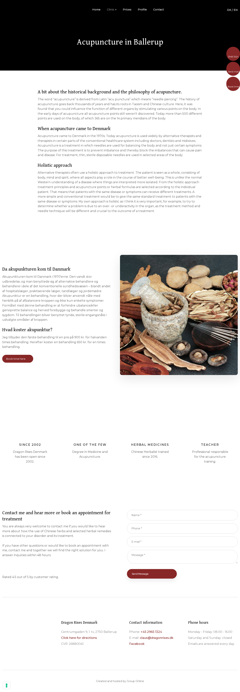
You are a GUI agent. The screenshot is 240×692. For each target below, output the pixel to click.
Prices (127, 9)
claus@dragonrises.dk (156, 638)
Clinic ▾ (111, 9)
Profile (142, 9)
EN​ (236, 10)
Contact (158, 9)
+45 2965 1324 (151, 632)
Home (96, 9)
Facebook (137, 644)
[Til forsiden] (24, 9)
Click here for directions (79, 638)
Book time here (16, 358)
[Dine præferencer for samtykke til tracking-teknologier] (6, 685)
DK (229, 10)
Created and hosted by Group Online (120, 681)
